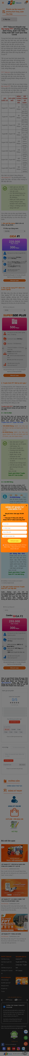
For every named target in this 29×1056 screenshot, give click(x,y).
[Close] (26, 506)
